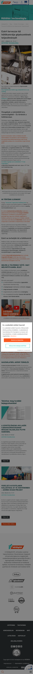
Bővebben (13, 336)
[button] (18, 345)
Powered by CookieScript (23, 350)
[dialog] (16, 337)
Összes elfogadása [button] (17, 340)
